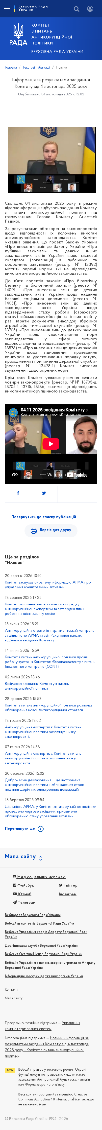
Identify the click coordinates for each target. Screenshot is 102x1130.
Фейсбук (25, 886)
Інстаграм (67, 894)
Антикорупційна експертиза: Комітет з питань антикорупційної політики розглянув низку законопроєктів (43, 732)
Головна (11, 68)
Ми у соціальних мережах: (41, 877)
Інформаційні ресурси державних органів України (44, 976)
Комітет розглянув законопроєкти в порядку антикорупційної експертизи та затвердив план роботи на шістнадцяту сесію (44, 609)
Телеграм (26, 903)
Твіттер (70, 886)
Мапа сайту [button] (20, 857)
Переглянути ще (20, 829)
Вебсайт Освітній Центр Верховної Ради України (43, 954)
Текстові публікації (36, 68)
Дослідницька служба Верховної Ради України (41, 946)
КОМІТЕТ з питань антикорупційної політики (51, 34)
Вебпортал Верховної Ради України (32, 915)
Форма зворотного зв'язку (45, 1085)
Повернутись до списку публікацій (43, 517)
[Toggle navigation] (7, 8)
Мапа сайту (14, 998)
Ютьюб (24, 894)
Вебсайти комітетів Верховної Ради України (39, 924)
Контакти (12, 990)
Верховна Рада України (57, 52)
